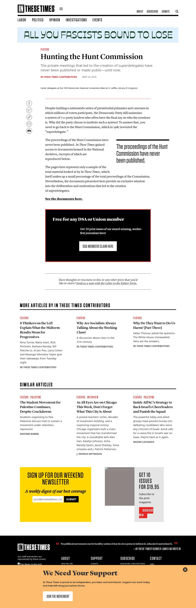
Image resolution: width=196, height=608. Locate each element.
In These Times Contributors (59, 77)
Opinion (54, 19)
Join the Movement (57, 596)
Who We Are (67, 563)
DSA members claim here (98, 246)
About (140, 11)
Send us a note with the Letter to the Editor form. (106, 283)
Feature (45, 49)
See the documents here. (64, 199)
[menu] (61, 9)
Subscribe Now (146, 512)
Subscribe (152, 11)
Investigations (76, 19)
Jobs (152, 564)
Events (97, 19)
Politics (38, 19)
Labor (22, 19)
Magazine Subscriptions (132, 563)
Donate (166, 11)
